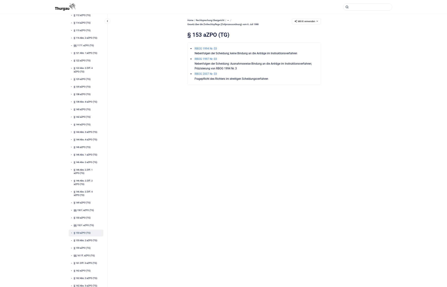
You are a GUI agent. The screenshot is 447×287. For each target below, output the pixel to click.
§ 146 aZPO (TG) (82, 147)
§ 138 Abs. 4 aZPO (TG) (85, 101)
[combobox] (367, 7)
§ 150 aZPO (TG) (82, 217)
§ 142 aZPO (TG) (82, 117)
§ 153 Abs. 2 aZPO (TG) (85, 240)
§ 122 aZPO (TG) (82, 60)
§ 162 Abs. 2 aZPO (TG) (85, 278)
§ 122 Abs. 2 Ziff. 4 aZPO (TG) (83, 70)
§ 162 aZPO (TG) (82, 270)
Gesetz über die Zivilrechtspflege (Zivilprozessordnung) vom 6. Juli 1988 (223, 24)
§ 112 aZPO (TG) (82, 15)
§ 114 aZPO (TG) (82, 22)
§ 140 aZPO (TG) (82, 109)
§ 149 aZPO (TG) (82, 202)
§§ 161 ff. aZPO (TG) (84, 255)
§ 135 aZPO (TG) (82, 86)
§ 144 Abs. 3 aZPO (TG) (85, 132)
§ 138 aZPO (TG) (82, 94)
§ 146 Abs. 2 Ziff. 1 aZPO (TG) (83, 171)
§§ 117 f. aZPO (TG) (84, 45)
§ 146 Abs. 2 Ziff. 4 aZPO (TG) (83, 193)
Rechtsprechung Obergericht (210, 20)
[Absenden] (347, 7)
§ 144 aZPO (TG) (82, 124)
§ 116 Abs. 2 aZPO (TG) (85, 38)
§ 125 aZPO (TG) (82, 79)
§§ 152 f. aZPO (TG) (84, 225)
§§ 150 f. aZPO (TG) (84, 210)
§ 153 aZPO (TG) (82, 232)
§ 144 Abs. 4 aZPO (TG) (85, 139)
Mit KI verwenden (306, 21)
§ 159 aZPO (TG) (82, 248)
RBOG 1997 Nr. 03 (206, 59)
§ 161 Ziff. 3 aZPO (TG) (85, 263)
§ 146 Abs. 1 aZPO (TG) (85, 154)
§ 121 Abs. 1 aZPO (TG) (85, 53)
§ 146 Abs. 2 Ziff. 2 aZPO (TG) (83, 182)
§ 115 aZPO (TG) (82, 30)
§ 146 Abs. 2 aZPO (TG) (85, 162)
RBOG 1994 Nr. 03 (206, 48)
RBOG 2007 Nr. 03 (206, 74)
